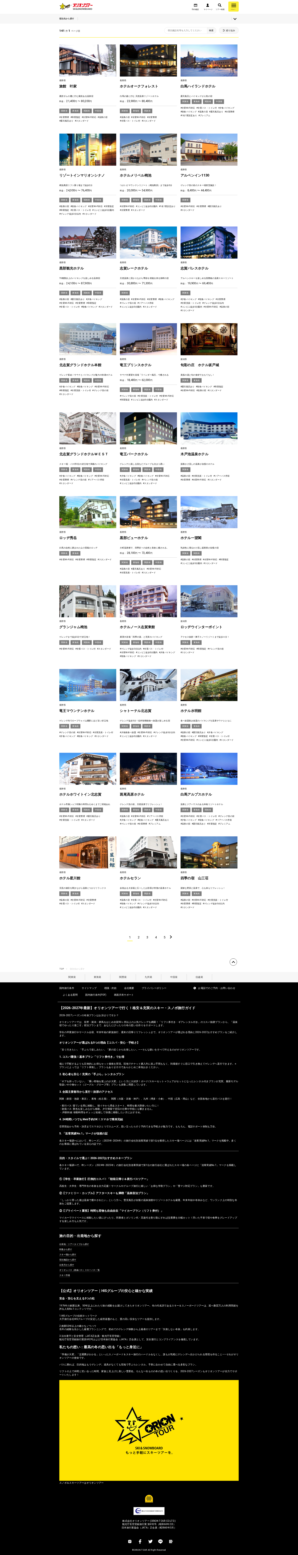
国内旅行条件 (66, 988)
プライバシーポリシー (154, 988)
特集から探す (65, 1249)
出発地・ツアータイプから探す (74, 1244)
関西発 (123, 977)
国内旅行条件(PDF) (95, 994)
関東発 (72, 977)
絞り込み (230, 30)
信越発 (199, 977)
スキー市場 (64, 1275)
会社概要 (129, 988)
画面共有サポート (124, 994)
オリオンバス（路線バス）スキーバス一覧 (79, 1270)
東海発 (97, 977)
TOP (61, 969)
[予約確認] (195, 6)
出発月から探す (66, 1265)
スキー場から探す (67, 1254)
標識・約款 (110, 988)
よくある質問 (70, 994)
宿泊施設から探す (67, 1260)
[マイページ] (207, 6)
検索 (211, 30)
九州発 (148, 977)
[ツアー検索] (219, 6)
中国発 (174, 977)
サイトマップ (89, 988)
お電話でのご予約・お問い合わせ (216, 988)
